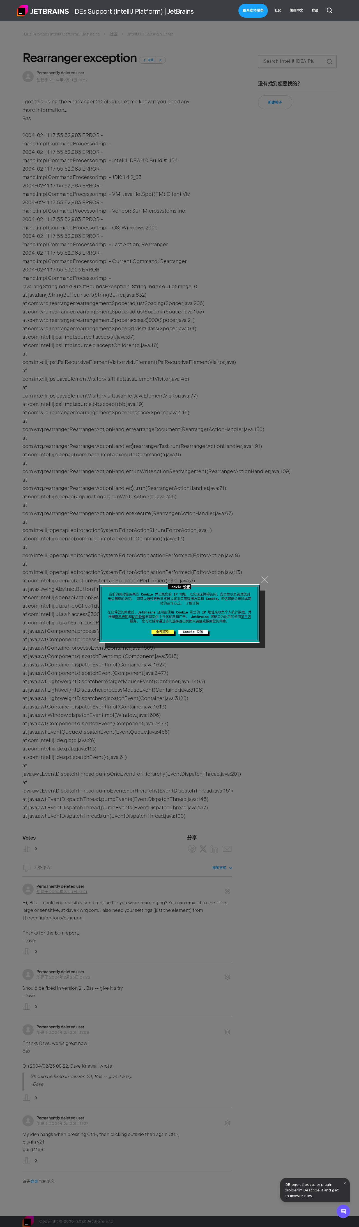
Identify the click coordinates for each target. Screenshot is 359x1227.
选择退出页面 (182, 621)
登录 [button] (315, 11)
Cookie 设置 (193, 632)
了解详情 (192, 603)
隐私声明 (121, 617)
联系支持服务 (253, 11)
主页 (43, 10)
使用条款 (138, 617)
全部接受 (162, 632)
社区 (278, 11)
